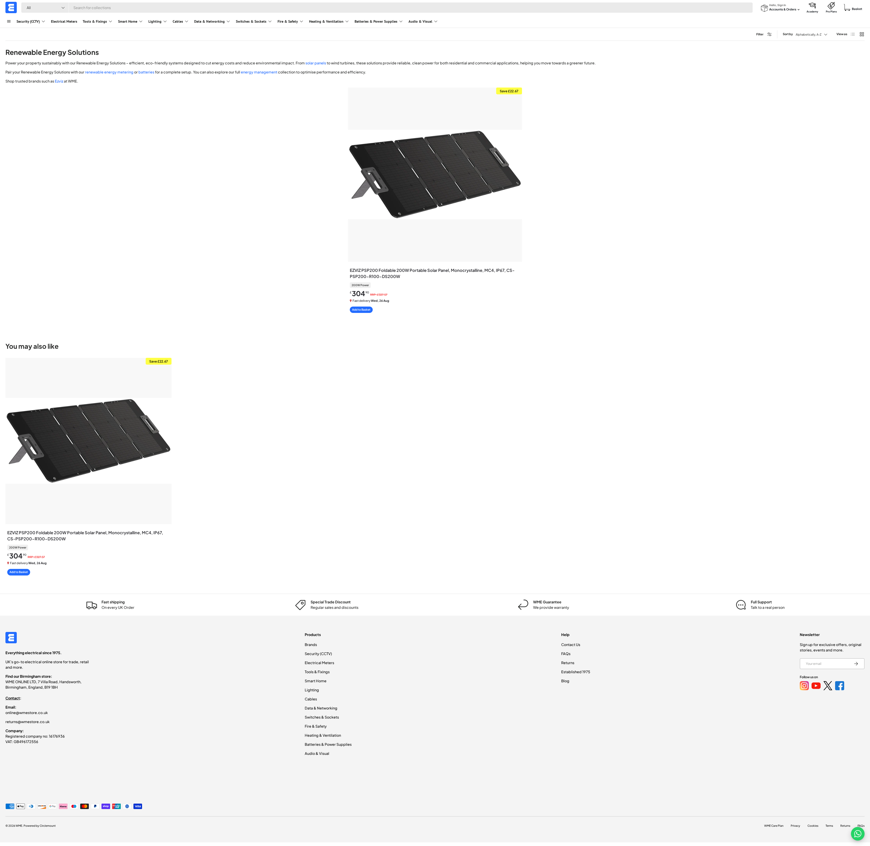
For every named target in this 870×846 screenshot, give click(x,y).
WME (19, 825)
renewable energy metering (109, 72)
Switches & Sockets (251, 21)
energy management (259, 72)
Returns (567, 662)
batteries (146, 72)
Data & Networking (209, 21)
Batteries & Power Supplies (376, 21)
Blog (565, 680)
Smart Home (127, 21)
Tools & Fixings (95, 21)
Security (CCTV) (28, 21)
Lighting (155, 21)
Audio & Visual (420, 21)
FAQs (565, 653)
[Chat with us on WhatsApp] (858, 834)
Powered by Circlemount (40, 825)
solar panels (315, 63)
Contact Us (570, 644)
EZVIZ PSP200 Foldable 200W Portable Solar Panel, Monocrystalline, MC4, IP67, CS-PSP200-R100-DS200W (432, 273)
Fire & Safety (288, 21)
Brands (311, 644)
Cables (178, 21)
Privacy (795, 825)
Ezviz (59, 81)
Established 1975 (575, 671)
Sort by (788, 34)
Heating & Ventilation (326, 21)
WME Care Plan (773, 825)
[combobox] (387, 7)
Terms (829, 825)
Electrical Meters (64, 21)
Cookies (812, 825)
